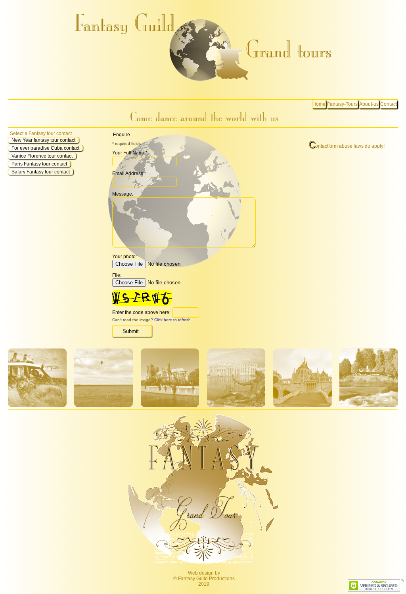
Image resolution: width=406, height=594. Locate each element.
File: (116, 275)
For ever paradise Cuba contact (45, 148)
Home (319, 104)
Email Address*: (129, 173)
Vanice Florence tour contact (42, 156)
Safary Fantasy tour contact (40, 172)
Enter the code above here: (141, 312)
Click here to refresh (172, 320)
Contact (388, 104)
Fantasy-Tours (342, 104)
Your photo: (124, 256)
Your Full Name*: (130, 153)
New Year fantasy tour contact (43, 140)
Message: (122, 194)
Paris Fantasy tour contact (39, 164)
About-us (369, 104)
